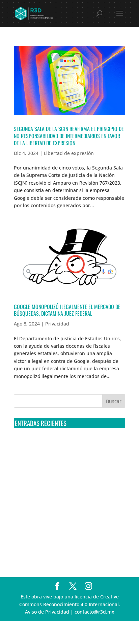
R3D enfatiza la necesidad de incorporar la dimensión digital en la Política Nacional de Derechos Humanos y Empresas (63, 546)
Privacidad (57, 323)
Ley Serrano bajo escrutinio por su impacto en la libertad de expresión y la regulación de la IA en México (68, 521)
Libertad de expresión (69, 153)
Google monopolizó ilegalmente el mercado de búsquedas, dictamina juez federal (67, 310)
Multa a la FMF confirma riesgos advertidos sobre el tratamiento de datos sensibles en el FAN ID (65, 471)
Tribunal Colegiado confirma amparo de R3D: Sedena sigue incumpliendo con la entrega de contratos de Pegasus (66, 446)
